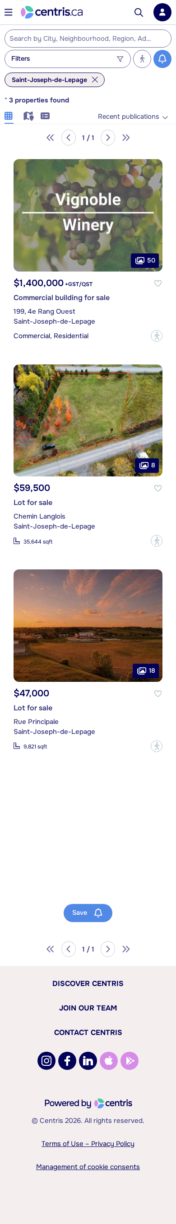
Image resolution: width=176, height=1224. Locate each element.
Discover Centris (88, 983)
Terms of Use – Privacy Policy (88, 1143)
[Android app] (129, 1061)
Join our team (88, 1008)
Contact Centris (88, 1032)
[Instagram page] (46, 1061)
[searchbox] (82, 39)
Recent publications (128, 116)
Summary (45, 115)
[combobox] (88, 38)
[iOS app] (109, 1061)
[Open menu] (8, 12)
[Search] (139, 12)
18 (152, 670)
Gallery (9, 115)
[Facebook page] (67, 1061)
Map (27, 115)
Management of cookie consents (88, 1166)
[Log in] (162, 12)
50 (151, 260)
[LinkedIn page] (88, 1061)
